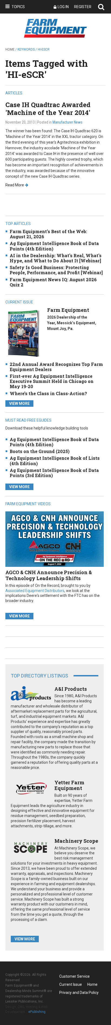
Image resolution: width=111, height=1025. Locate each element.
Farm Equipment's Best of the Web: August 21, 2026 (48, 234)
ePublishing (37, 1012)
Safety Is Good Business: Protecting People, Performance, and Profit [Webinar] (56, 269)
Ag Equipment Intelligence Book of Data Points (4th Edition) (54, 245)
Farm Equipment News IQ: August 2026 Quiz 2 (53, 282)
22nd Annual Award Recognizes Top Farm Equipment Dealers (56, 366)
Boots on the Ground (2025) (40, 451)
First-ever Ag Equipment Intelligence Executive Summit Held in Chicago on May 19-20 (51, 381)
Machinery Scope (76, 841)
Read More (14, 185)
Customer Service (74, 976)
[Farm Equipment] (23, 333)
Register (82, 7)
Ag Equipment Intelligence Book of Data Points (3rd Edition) (54, 472)
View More (19, 403)
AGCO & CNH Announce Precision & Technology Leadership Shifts (48, 575)
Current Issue (70, 984)
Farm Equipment (68, 310)
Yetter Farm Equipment (69, 785)
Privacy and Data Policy (79, 992)
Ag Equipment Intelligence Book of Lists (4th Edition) (55, 460)
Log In (63, 7)
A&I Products (70, 689)
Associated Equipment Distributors (34, 590)
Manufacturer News (67, 122)
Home (10, 49)
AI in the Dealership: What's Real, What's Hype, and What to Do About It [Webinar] (56, 258)
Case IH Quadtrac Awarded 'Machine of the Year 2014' (48, 108)
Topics (18, 7)
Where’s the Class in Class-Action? (48, 393)
